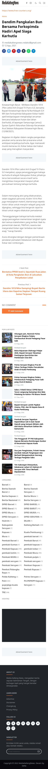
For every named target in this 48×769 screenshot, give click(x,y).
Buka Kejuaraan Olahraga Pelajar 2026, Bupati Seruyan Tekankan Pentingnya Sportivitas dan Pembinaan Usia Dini (28, 354)
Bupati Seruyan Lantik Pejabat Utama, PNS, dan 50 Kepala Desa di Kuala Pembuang (29, 407)
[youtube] (28, 723)
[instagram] (31, 2)
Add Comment (17, 311)
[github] (13, 728)
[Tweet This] (9, 51)
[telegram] (8, 723)
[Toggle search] (40, 3)
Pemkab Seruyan (20, 348)
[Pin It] (14, 51)
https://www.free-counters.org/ (16, 10)
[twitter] (38, 723)
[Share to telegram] (33, 51)
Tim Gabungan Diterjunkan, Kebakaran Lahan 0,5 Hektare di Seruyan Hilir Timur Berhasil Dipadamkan (28, 468)
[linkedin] (18, 723)
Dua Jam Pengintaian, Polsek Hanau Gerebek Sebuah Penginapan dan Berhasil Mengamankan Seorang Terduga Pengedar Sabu (29, 454)
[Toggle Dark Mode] (36, 3)
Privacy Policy (11, 709)
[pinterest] (23, 723)
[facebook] (27, 2)
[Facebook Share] (4, 51)
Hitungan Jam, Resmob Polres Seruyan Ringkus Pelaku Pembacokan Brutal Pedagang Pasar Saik (29, 337)
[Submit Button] (38, 751)
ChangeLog (11, 706)
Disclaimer (10, 702)
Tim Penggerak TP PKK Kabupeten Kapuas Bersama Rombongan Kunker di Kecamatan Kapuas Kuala (30, 441)
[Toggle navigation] (44, 3)
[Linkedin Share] (19, 51)
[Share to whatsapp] (29, 51)
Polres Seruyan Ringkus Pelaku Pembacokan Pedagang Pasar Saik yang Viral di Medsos (29, 379)
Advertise (10, 699)
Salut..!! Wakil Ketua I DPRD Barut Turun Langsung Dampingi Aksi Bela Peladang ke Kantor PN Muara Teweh (30, 391)
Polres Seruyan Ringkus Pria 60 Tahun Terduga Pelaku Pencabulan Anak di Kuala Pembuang (29, 367)
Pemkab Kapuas (19, 436)
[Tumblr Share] (24, 51)
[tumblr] (13, 723)
